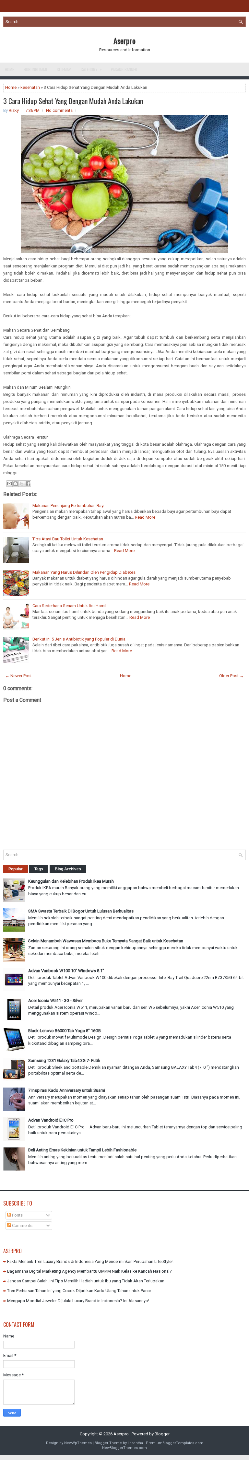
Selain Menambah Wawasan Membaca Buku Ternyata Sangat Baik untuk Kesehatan (105, 940)
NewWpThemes (78, 1443)
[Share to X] (21, 483)
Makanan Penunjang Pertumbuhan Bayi (68, 505)
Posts (17, 1215)
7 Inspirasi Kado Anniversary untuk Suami (66, 1090)
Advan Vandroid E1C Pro (51, 1120)
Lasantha (135, 1443)
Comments (21, 1225)
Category (91, 69)
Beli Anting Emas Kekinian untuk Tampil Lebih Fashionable (82, 1150)
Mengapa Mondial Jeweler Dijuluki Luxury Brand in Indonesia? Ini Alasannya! (78, 1300)
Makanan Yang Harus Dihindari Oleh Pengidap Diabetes (84, 572)
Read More (145, 517)
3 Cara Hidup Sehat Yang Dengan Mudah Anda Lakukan (73, 100)
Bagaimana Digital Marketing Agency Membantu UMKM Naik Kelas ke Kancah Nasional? (89, 1271)
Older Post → (231, 675)
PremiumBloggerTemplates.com (174, 1443)
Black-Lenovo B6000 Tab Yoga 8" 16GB (64, 1030)
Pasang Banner (124, 69)
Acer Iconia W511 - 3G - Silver (55, 1000)
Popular (15, 869)
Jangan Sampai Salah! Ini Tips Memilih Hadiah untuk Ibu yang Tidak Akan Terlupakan (85, 1280)
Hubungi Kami (35, 69)
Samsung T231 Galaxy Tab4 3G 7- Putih (64, 1060)
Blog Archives (68, 869)
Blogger (162, 1433)
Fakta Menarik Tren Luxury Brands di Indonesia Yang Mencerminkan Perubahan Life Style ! (90, 1261)
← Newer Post (18, 675)
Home (9, 69)
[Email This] (9, 483)
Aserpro (124, 40)
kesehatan (30, 87)
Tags (38, 869)
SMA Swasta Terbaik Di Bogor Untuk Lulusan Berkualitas (81, 911)
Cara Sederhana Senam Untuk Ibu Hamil (69, 605)
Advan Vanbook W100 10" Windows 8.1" (66, 970)
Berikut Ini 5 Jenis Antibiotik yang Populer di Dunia (78, 639)
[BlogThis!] (15, 483)
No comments (59, 110)
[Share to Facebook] (28, 483)
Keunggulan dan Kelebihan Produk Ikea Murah (71, 881)
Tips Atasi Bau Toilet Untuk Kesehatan (67, 538)
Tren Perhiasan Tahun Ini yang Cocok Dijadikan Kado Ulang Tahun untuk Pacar (79, 1290)
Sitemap (64, 69)
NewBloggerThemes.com (124, 1448)
